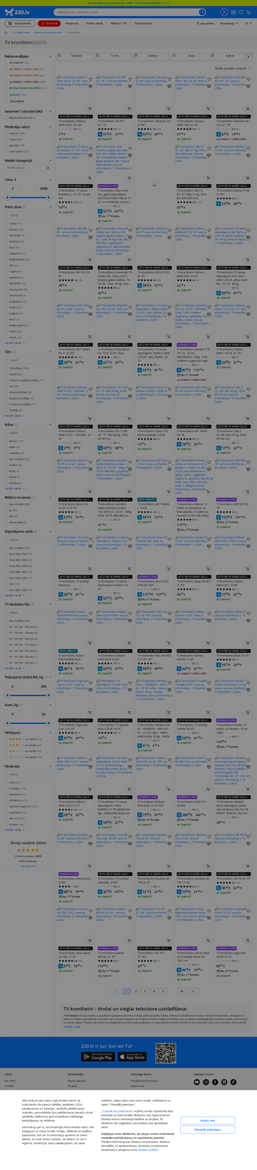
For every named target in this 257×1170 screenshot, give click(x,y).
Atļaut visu (208, 1120)
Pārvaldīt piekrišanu (207, 1129)
